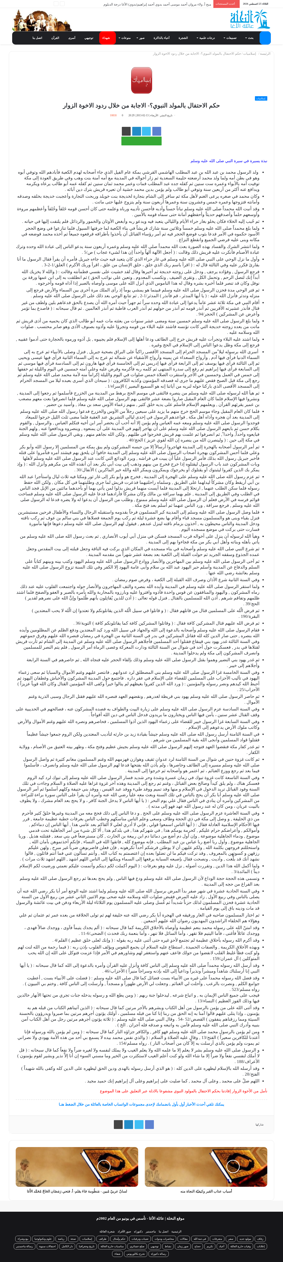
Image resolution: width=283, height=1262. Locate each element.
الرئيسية (176, 1231)
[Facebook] (42, 4)
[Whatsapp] (48, 4)
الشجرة (184, 37)
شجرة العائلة (107, 1231)
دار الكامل (67, 1246)
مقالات (183, 1238)
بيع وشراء (23, 1238)
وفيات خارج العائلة (240, 1246)
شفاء (117, 1253)
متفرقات (217, 1238)
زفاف (260, 1238)
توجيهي (89, 37)
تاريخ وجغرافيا (86, 1246)
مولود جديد (245, 1238)
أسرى (72, 37)
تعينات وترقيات (140, 1238)
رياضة (61, 1238)
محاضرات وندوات (164, 1238)
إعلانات (261, 1246)
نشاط (168, 1246)
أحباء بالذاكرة (162, 37)
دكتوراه (138, 1231)
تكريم (210, 1246)
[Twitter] (35, 4)
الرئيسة (265, 53)
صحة (73, 1238)
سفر (230, 1238)
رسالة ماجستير (24, 1246)
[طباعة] (126, 131)
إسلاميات (250, 53)
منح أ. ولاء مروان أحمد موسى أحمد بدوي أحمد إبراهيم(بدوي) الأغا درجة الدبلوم (157, 4)
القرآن (55, 37)
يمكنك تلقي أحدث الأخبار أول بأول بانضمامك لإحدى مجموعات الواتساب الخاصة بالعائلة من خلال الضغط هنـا (141, 1104)
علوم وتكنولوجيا (43, 1238)
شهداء (106, 37)
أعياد (221, 1246)
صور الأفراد (124, 1231)
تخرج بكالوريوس (135, 1253)
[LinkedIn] (128, 1124)
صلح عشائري (137, 1246)
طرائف (103, 1238)
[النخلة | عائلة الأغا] (250, 19)
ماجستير (151, 1231)
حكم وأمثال (119, 1238)
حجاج (198, 1246)
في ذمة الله (200, 1238)
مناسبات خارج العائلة (112, 1246)
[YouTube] (28, 4)
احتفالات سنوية (47, 1246)
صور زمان (182, 1246)
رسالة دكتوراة (158, 1253)
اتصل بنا (38, 37)
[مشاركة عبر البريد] (136, 131)
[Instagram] (22, 4)
